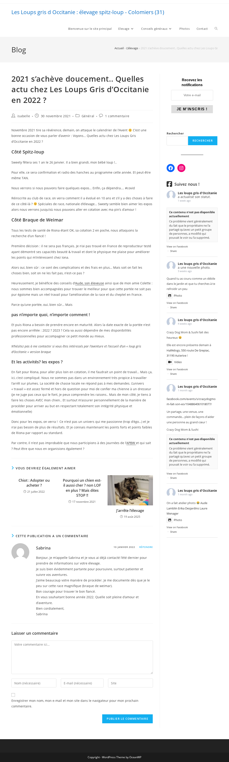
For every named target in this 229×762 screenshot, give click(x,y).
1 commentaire (117, 116)
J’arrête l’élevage (130, 510)
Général (88, 116)
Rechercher (175, 133)
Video (178, 362)
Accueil (119, 48)
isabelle (23, 116)
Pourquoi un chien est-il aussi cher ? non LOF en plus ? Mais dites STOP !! (82, 488)
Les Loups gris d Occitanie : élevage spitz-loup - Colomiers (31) (87, 12)
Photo (178, 296)
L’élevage (132, 48)
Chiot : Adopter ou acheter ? (34, 483)
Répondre (146, 547)
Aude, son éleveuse (89, 283)
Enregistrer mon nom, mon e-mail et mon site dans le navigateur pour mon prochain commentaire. (74, 703)
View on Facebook (177, 246)
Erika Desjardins (188, 508)
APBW (131, 443)
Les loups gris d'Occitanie (197, 193)
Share (173, 251)
